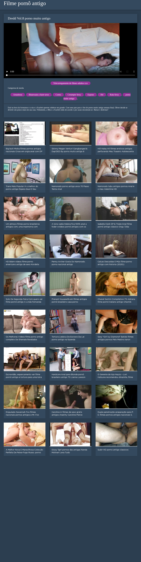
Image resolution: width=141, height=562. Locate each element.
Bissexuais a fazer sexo (39, 95)
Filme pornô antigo (25, 3)
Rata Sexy (114, 95)
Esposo (91, 95)
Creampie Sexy (74, 95)
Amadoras (17, 95)
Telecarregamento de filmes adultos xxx (70, 83)
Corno (58, 95)
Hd (102, 95)
